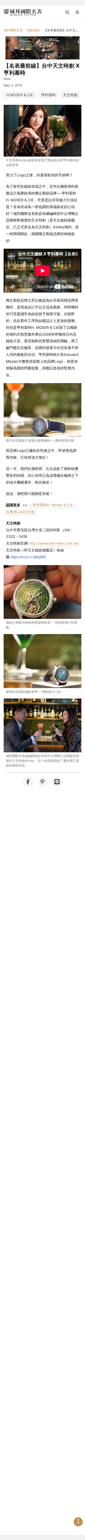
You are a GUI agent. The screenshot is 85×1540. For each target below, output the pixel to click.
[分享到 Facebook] (28, 781)
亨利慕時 (48, 95)
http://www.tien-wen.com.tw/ (54, 543)
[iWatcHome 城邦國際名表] (23, 12)
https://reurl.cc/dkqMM (28, 557)
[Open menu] (77, 12)
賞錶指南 (33, 30)
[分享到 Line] (57, 781)
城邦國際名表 (13, 30)
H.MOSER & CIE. (20, 95)
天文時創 (70, 95)
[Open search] (67, 12)
